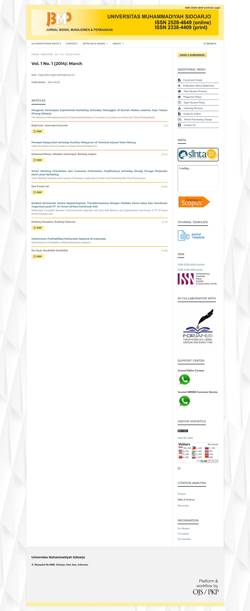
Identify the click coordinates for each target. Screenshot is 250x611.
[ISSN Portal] (197, 283)
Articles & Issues (94, 43)
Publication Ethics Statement (198, 85)
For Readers (184, 528)
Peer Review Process (195, 91)
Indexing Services (193, 108)
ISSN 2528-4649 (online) (199, 7)
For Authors (183, 534)
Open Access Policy (194, 102)
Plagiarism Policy (192, 97)
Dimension (183, 505)
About (117, 43)
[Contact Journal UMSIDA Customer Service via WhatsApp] (184, 407)
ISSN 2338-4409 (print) (190, 269)
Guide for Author (192, 113)
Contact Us (190, 125)
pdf (39, 131)
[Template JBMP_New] (191, 239)
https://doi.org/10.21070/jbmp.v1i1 (56, 75)
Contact (72, 43)
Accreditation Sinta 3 (46, 43)
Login (217, 7)
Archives (47, 54)
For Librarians (184, 539)
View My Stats (185, 438)
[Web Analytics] (183, 431)
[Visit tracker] (179, 468)
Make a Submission (192, 55)
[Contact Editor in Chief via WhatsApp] (184, 385)
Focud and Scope (192, 80)
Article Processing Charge (198, 119)
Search (211, 43)
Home (35, 54)
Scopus (182, 493)
